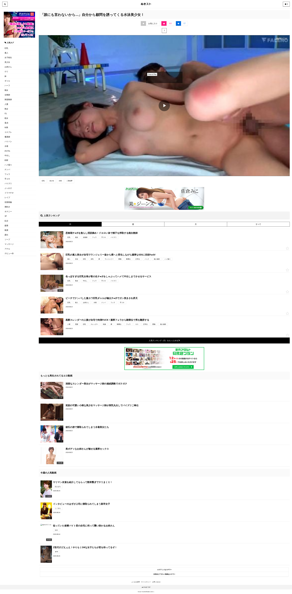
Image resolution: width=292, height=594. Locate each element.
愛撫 (119, 259)
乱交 (6, 221)
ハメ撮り (8, 165)
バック (147, 259)
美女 (76, 259)
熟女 (6, 109)
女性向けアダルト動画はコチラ (164, 574)
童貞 (6, 123)
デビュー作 (9, 253)
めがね (7, 151)
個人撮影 (157, 259)
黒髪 (76, 324)
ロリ (6, 71)
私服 (104, 324)
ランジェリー (109, 259)
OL (6, 113)
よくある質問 (136, 582)
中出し (7, 155)
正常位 (137, 259)
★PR (56, 552)
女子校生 (8, 57)
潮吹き (7, 207)
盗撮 (6, 225)
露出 (6, 235)
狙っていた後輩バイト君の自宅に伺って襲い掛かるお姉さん (84, 525)
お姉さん (8, 67)
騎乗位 (128, 259)
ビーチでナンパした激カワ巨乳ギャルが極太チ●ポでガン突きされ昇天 (102, 298)
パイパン (8, 141)
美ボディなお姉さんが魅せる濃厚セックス (87, 448)
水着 (6, 146)
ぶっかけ (8, 188)
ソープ (7, 239)
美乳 (92, 259)
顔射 (6, 160)
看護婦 (7, 137)
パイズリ (8, 183)
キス (136, 324)
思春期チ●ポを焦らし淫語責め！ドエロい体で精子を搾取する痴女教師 (102, 232)
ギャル (7, 81)
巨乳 (6, 48)
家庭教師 (8, 99)
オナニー (8, 211)
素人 (6, 53)
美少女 (7, 62)
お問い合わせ (156, 582)
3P (6, 216)
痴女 (6, 90)
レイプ (7, 197)
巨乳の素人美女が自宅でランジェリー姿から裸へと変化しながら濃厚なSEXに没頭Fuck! (110, 254)
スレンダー (94, 324)
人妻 (6, 104)
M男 (6, 127)
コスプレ (8, 132)
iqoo (56, 530)
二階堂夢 (69, 181)
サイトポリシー (146, 582)
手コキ (7, 179)
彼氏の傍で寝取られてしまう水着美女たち (87, 427)
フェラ (7, 174)
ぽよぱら (58, 486)
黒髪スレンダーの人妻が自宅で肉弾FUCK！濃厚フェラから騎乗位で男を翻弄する (107, 319)
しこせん (58, 508)
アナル (7, 249)
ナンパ (7, 169)
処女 (6, 118)
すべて (258, 224)
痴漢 (6, 230)
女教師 (7, 95)
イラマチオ (9, 193)
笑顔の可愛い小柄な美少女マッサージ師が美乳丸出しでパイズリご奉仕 (102, 405)
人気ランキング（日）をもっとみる (164, 340)
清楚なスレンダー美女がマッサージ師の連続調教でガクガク (96, 383)
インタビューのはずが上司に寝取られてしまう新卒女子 (81, 503)
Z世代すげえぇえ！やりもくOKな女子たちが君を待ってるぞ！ (85, 547)
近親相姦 (8, 202)
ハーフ (7, 85)
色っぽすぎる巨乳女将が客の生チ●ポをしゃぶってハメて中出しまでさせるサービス (108, 276)
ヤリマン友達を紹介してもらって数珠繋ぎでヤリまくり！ (82, 482)
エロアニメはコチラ (164, 570)
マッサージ (9, 244)
